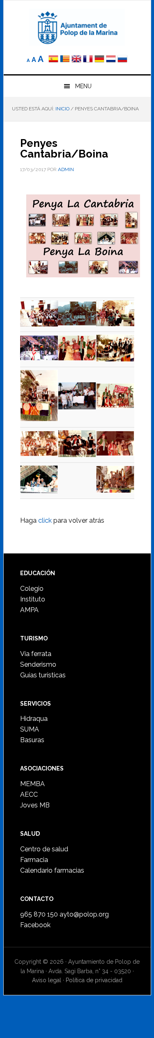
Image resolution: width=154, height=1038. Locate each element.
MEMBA (32, 784)
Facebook (35, 925)
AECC (29, 794)
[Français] (88, 60)
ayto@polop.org (84, 914)
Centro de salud (44, 849)
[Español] (53, 60)
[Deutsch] (99, 60)
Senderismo (38, 664)
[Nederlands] (111, 60)
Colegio (32, 588)
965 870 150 (39, 914)
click (45, 520)
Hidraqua (34, 718)
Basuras (32, 740)
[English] (76, 60)
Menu (83, 86)
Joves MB (35, 805)
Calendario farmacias (52, 870)
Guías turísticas (43, 675)
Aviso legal (46, 980)
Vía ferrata (35, 654)
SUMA (29, 729)
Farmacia (34, 860)
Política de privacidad (94, 980)
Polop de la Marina (77, 27)
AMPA (29, 610)
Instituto (32, 599)
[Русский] (122, 60)
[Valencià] (65, 60)
